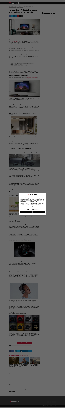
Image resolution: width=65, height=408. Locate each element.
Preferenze (39, 211)
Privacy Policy (34, 213)
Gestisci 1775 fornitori (26, 209)
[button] (43, 194)
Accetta (26, 211)
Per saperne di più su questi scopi (35, 209)
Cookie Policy (30, 213)
